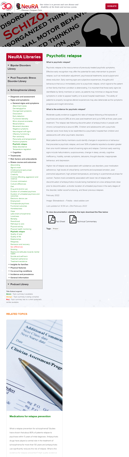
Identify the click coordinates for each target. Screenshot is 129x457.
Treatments (15, 155)
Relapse (55, 229)
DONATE (112, 6)
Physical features (18, 268)
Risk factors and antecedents (23, 159)
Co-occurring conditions (21, 271)
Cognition (17, 152)
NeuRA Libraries (24, 57)
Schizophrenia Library (23, 90)
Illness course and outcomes (23, 162)
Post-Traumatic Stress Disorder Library (22, 79)
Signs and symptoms (19, 100)
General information (19, 277)
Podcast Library (19, 284)
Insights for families (19, 264)
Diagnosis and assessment (22, 96)
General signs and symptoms (26, 103)
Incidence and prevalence (22, 274)
